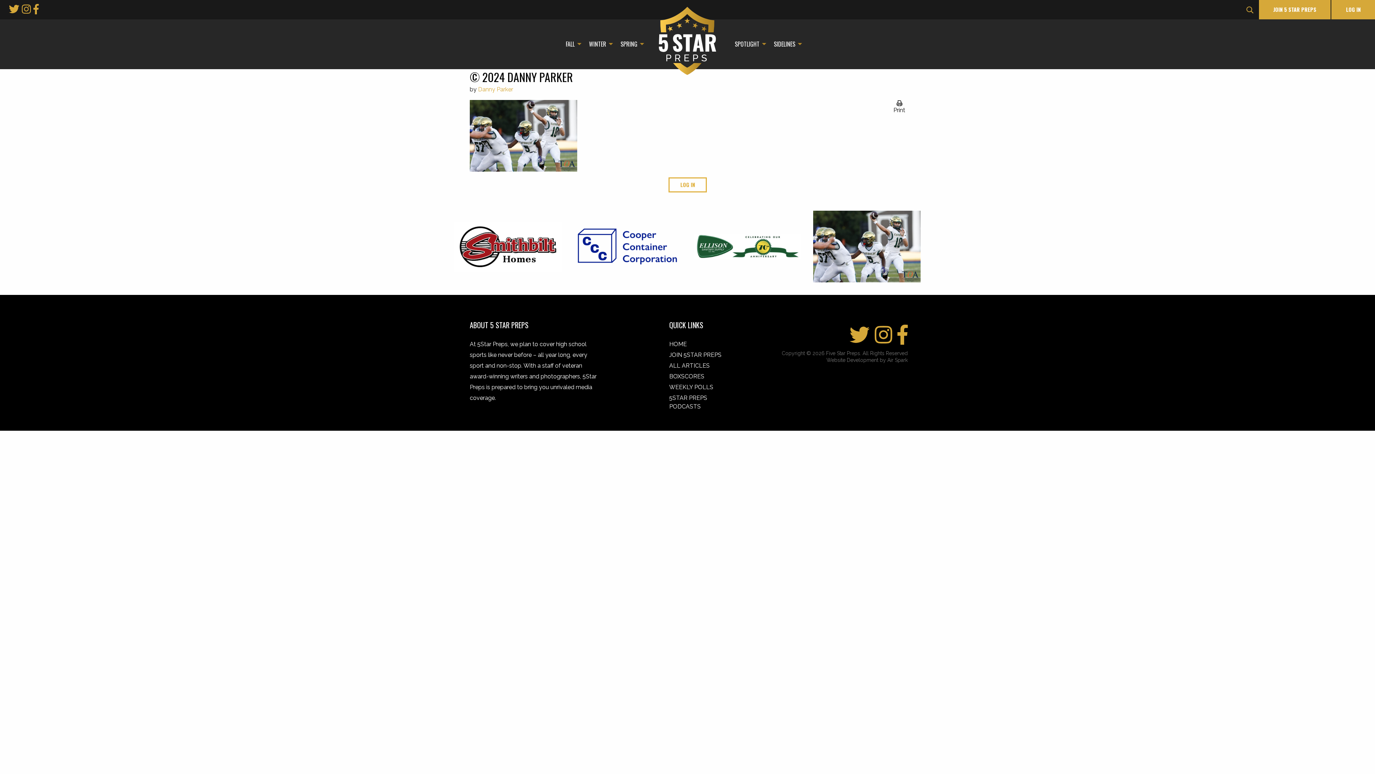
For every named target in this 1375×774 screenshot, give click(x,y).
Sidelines (784, 44)
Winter (597, 44)
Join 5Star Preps (695, 355)
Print (899, 110)
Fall (570, 44)
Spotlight (747, 44)
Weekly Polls (691, 387)
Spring (629, 44)
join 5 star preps (1294, 9)
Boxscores (686, 376)
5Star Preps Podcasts (688, 402)
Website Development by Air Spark (867, 360)
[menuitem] (571, 44)
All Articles (689, 365)
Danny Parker (495, 89)
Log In (1353, 9)
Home (678, 344)
